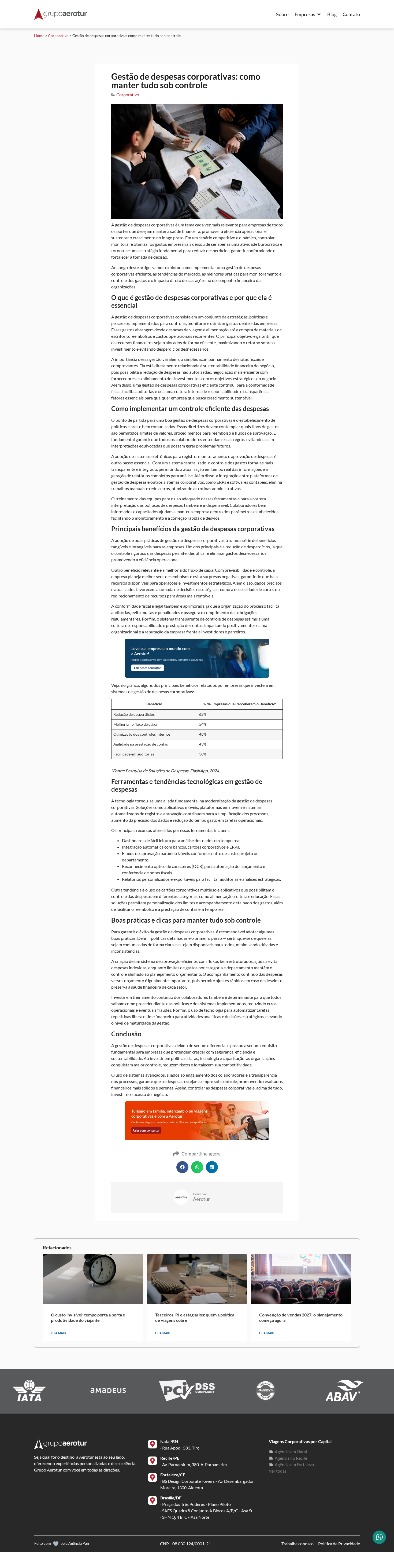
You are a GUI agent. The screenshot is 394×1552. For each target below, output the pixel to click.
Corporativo (58, 35)
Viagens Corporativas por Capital (300, 1441)
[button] (182, 1167)
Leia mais (58, 1333)
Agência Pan (78, 1543)
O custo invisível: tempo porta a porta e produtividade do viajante (88, 1317)
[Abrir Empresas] (319, 14)
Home (39, 35)
